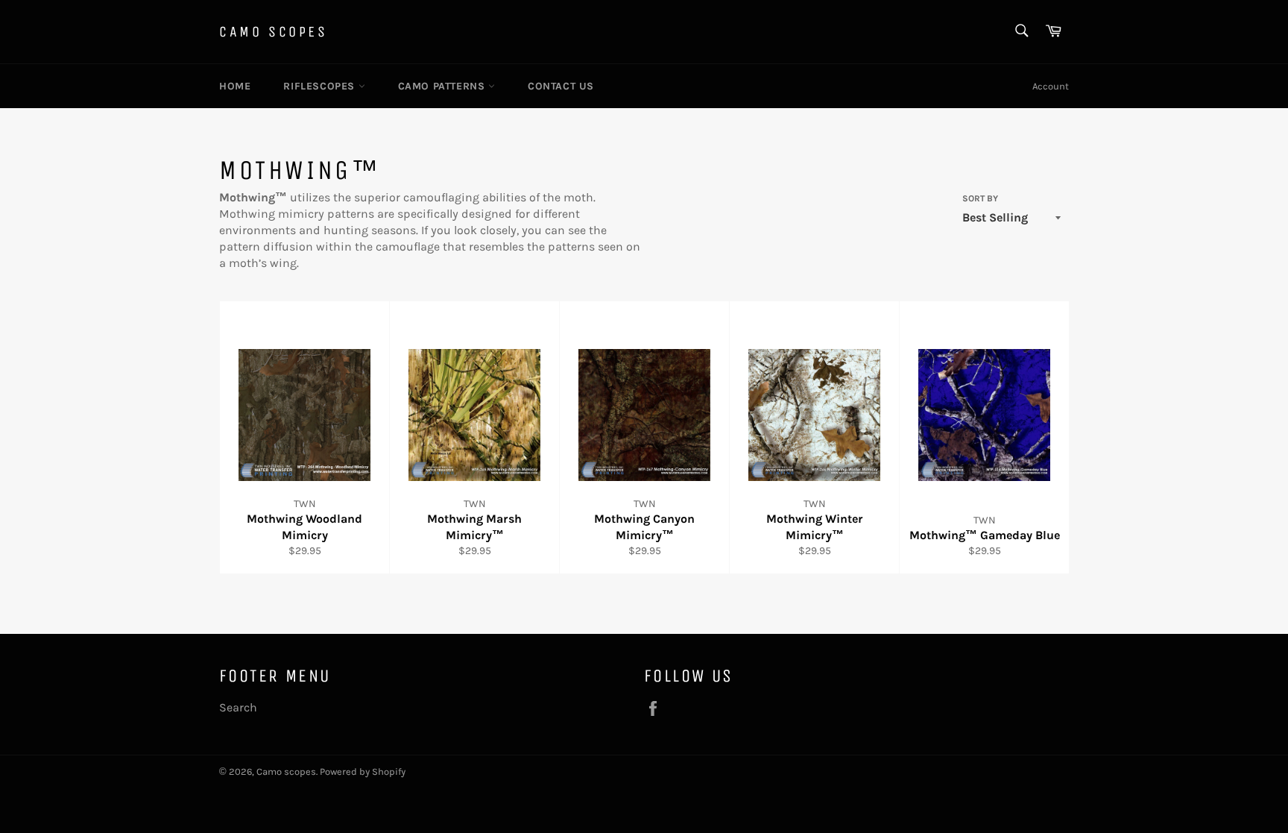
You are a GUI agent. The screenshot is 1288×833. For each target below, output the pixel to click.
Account (1050, 86)
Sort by (980, 198)
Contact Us (561, 86)
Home (234, 86)
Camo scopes (273, 31)
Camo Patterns (443, 86)
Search (238, 707)
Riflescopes (320, 86)
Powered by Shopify (362, 771)
